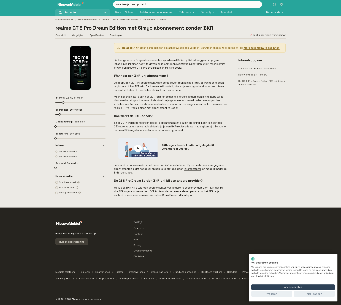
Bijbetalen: (67, 133)
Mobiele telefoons (87, 19)
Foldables (149, 278)
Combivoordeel (67, 182)
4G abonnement (68, 151)
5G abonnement (68, 156)
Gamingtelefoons (129, 278)
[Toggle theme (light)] (274, 4)
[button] (274, 12)
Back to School (124, 12)
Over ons (139, 228)
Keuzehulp (226, 12)
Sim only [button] (206, 12)
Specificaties (97, 35)
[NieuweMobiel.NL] (69, 4)
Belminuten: (68, 109)
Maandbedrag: (70, 121)
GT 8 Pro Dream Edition (125, 19)
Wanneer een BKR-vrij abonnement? (258, 68)
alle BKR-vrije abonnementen (131, 191)
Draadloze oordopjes (184, 271)
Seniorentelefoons (196, 278)
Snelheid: (67, 163)
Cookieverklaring (143, 250)
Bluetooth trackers (211, 271)
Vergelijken (78, 35)
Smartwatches (137, 271)
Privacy (138, 245)
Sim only (85, 271)
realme (105, 19)
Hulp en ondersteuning (71, 241)
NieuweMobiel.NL (64, 19)
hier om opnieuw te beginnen (261, 47)
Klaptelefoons (106, 278)
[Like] (101, 47)
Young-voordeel (68, 192)
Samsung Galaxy (64, 278)
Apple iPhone (86, 278)
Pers (136, 239)
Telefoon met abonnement (156, 12)
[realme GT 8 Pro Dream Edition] (80, 68)
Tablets (119, 271)
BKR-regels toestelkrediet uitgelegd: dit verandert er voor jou (188, 146)
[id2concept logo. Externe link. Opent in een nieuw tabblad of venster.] (253, 259)
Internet (60, 145)
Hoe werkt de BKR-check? (252, 74)
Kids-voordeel (66, 187)
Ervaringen (116, 35)
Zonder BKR (148, 19)
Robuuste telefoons (170, 278)
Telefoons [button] (185, 12)
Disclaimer (139, 256)
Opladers (232, 271)
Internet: (69, 97)
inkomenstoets (192, 168)
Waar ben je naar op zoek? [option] (131, 4)
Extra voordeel (64, 176)
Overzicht (60, 35)
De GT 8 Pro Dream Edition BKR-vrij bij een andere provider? (262, 83)
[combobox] (187, 4)
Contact (138, 234)
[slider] (63, 102)
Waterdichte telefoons (224, 278)
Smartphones (102, 271)
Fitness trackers (159, 271)
